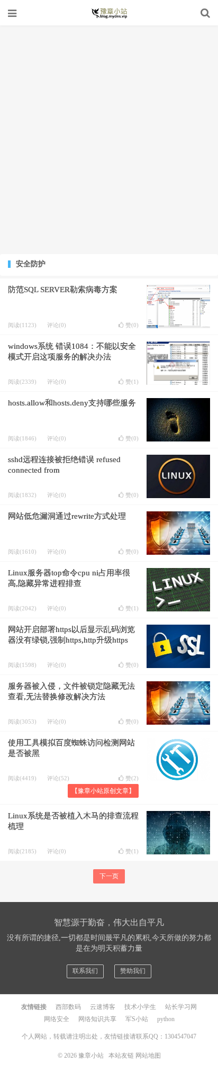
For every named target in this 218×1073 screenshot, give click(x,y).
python (166, 1019)
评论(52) (58, 778)
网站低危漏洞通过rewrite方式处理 (67, 516)
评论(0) (56, 325)
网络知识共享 (97, 1019)
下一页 (109, 876)
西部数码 (68, 1007)
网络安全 (56, 1019)
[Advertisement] (109, 140)
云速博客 (102, 1007)
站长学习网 (181, 1007)
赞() (132, 325)
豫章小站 (109, 13)
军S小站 (136, 1019)
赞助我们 (133, 971)
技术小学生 (140, 1007)
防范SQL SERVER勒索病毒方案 (62, 289)
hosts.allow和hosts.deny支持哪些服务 (72, 403)
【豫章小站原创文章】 (103, 791)
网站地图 (148, 1055)
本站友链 (121, 1055)
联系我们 (85, 971)
